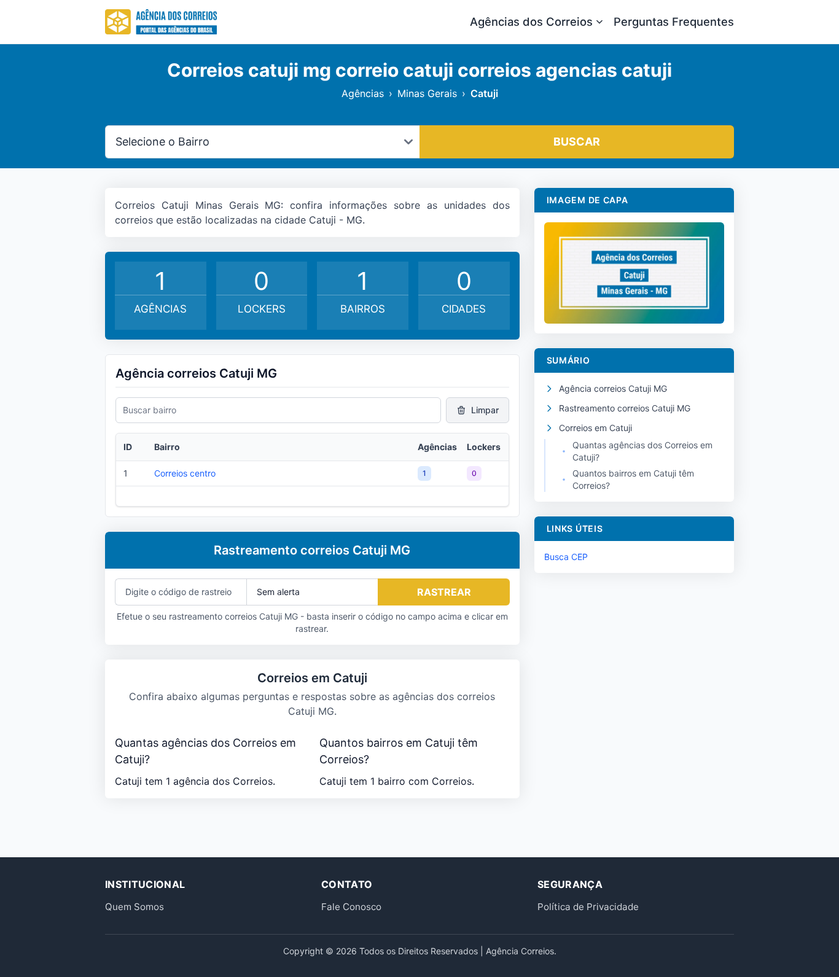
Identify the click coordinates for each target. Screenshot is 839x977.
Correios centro (185, 473)
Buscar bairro (149, 410)
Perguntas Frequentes (674, 21)
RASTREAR (444, 592)
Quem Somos (134, 907)
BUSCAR (576, 141)
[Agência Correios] (161, 22)
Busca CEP (566, 556)
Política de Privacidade (588, 907)
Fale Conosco (351, 907)
